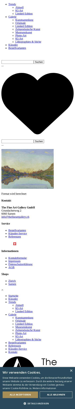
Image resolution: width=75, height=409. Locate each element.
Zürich (12, 280)
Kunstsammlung (24, 19)
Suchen (39, 62)
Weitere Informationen (44, 388)
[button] (37, 403)
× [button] (71, 370)
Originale (20, 23)
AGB (11, 267)
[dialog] (37, 388)
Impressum (14, 261)
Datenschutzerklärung (20, 264)
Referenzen (14, 236)
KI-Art (19, 10)
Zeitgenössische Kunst (27, 29)
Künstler (13, 44)
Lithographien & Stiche (28, 41)
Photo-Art (20, 35)
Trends (12, 4)
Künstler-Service (17, 233)
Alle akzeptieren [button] (20, 394)
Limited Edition (24, 13)
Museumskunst (23, 32)
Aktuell (19, 7)
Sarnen (12, 283)
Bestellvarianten (17, 48)
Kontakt (12, 352)
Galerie (12, 16)
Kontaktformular (17, 257)
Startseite (13, 295)
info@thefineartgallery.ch (15, 216)
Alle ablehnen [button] (56, 394)
